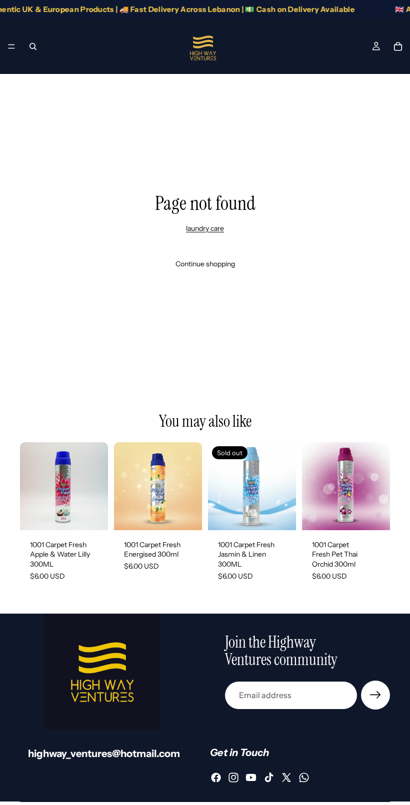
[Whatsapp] (304, 778)
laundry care (205, 228)
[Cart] (398, 46)
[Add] (93, 515)
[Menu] (11, 46)
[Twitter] (286, 778)
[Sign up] (375, 695)
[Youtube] (251, 778)
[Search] (33, 46)
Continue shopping (205, 263)
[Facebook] (216, 778)
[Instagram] (234, 778)
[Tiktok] (269, 778)
